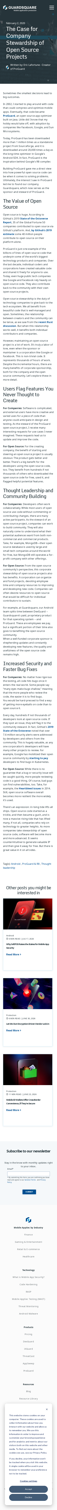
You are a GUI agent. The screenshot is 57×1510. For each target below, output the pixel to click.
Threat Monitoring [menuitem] (29, 1306)
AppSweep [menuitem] (28, 1363)
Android (15, 863)
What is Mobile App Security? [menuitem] (28, 1277)
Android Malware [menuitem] (28, 1313)
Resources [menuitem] (28, 1384)
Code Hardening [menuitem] (28, 1284)
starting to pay (38, 758)
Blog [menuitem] (28, 1391)
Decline (28, 1497)
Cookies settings (28, 1481)
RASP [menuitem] (28, 1291)
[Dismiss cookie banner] (47, 1410)
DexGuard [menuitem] (28, 1341)
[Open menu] (51, 6)
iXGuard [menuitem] (28, 1348)
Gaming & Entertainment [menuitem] (28, 1241)
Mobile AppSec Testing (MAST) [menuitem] (28, 1299)
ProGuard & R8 (31, 863)
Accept (28, 1489)
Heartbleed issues (30, 788)
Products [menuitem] (28, 1327)
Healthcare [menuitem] (29, 1256)
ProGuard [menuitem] (28, 1370)
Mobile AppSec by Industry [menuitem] (28, 1227)
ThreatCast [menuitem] (29, 1356)
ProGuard (9, 115)
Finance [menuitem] (28, 1234)
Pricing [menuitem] (28, 1334)
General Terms (30, 1180)
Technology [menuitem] (28, 1270)
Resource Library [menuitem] (28, 1398)
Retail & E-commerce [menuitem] (28, 1249)
